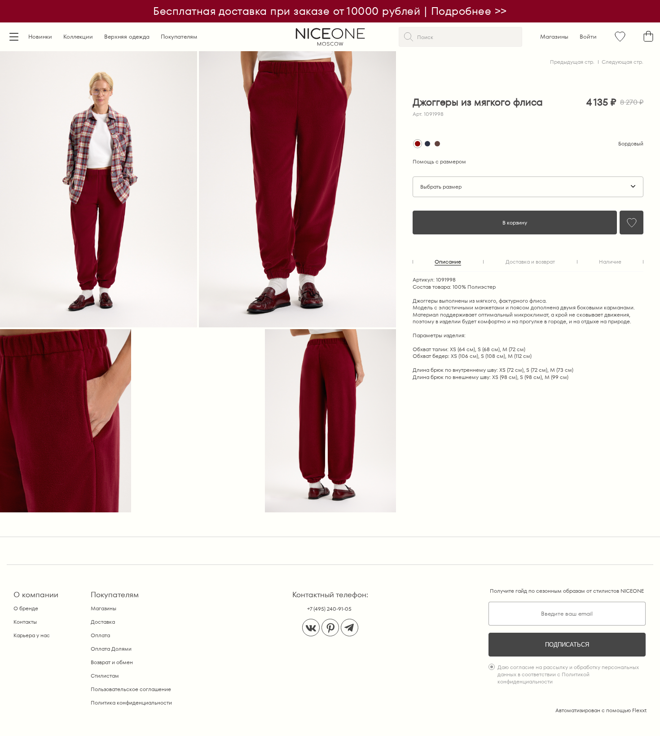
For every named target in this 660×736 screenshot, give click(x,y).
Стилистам (105, 675)
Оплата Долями (111, 648)
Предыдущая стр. (572, 61)
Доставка (103, 622)
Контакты (25, 622)
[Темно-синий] (427, 143)
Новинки (40, 36)
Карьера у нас (31, 635)
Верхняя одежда (127, 36)
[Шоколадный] (437, 143)
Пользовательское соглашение (131, 689)
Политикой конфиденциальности (543, 677)
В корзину (514, 222)
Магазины (554, 36)
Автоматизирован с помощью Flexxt (601, 710)
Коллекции (78, 36)
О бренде (25, 608)
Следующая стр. (622, 61)
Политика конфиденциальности (131, 702)
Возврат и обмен (112, 662)
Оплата (100, 635)
